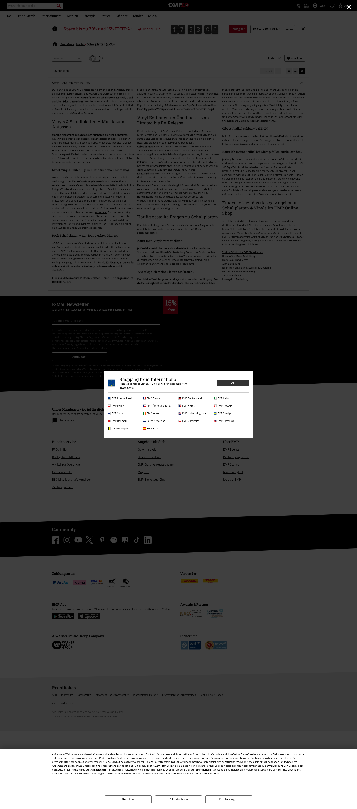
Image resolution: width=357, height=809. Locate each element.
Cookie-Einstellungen (92, 773)
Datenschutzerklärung (207, 773)
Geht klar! (128, 799)
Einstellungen (228, 799)
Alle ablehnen (178, 799)
